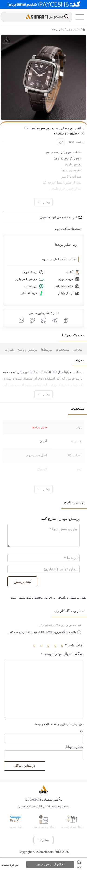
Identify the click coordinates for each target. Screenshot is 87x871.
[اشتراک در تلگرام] (54, 320)
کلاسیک (42, 469)
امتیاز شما (74, 645)
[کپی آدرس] (65, 320)
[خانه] (83, 29)
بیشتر (45, 840)
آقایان (43, 441)
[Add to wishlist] (61, 142)
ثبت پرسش (22, 582)
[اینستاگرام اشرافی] (21, 320)
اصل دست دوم (36, 455)
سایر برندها (57, 29)
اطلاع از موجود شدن (50, 864)
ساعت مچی (73, 29)
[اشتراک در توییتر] (32, 320)
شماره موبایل (74, 747)
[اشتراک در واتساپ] (43, 320)
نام (81, 730)
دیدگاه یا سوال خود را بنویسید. (62, 654)
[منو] (79, 17)
